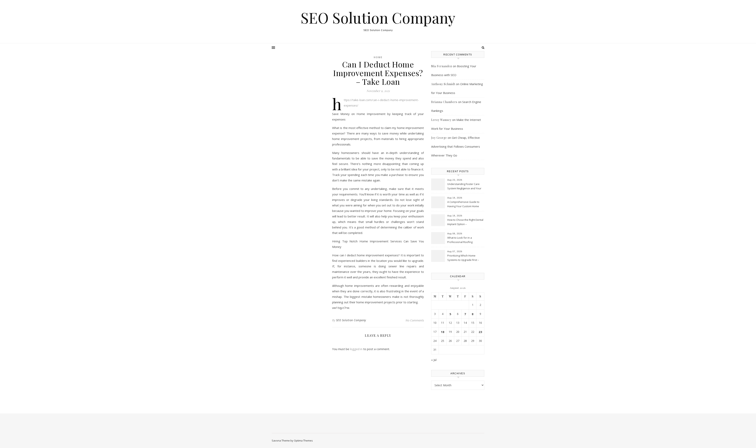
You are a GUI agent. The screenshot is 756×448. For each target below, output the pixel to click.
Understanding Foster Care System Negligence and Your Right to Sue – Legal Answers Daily (464, 186)
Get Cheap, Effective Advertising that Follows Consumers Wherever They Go (455, 146)
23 (480, 332)
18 (442, 332)
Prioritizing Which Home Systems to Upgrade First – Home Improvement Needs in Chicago (464, 258)
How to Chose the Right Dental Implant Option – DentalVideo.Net (465, 222)
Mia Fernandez (441, 66)
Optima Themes (303, 440)
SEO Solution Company (378, 17)
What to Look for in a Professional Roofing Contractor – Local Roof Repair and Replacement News (465, 240)
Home (378, 57)
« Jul (433, 360)
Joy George (439, 138)
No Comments (415, 320)
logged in (356, 349)
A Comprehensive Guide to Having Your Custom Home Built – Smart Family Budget (463, 204)
